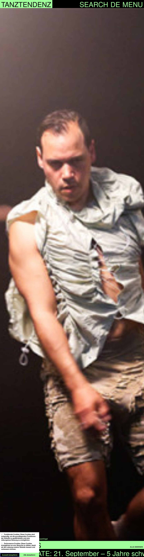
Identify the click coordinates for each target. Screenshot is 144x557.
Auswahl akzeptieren (11, 555)
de (115, 4)
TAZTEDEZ (26, 4)
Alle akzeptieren (31, 555)
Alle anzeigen (136, 547)
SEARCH (94, 4)
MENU (132, 4)
